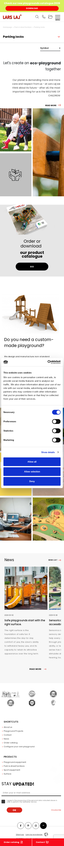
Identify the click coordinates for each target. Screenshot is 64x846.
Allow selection (32, 471)
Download (32, 8)
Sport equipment (12, 769)
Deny (32, 481)
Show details (48, 452)
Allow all (32, 461)
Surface (7, 773)
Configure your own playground (19, 746)
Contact (40, 842)
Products (10, 756)
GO (32, 266)
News (6, 738)
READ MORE (50, 105)
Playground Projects (13, 731)
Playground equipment (15, 762)
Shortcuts (11, 721)
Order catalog (11, 842)
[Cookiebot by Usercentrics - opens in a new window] (48, 362)
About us (8, 727)
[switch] (56, 421)
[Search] (37, 16)
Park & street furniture (14, 766)
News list (52, 560)
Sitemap (20, 834)
